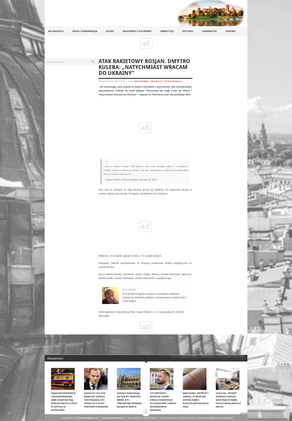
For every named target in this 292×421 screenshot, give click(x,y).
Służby (110, 31)
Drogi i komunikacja (84, 31)
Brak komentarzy (173, 81)
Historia (187, 31)
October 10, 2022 (148, 179)
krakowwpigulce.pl (88, 418)
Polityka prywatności (113, 418)
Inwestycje (167, 31)
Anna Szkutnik (141, 81)
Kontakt (231, 31)
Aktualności (56, 31)
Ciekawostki (209, 31)
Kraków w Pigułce (94, 14)
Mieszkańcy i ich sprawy (137, 31)
